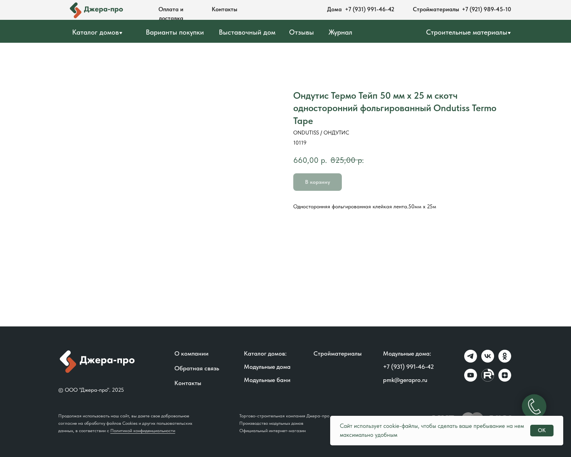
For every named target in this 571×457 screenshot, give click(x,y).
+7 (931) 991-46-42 (369, 9)
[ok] (504, 360)
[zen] (504, 379)
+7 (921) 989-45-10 (486, 9)
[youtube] (470, 379)
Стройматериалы (436, 9)
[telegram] (470, 360)
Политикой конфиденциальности (142, 430)
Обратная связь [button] (196, 368)
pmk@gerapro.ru (405, 380)
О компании (191, 353)
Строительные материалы (466, 32)
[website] (487, 379)
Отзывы (301, 32)
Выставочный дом (247, 32)
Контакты (224, 9)
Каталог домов (95, 32)
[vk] (487, 360)
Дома (334, 9)
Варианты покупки (175, 32)
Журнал (340, 32)
